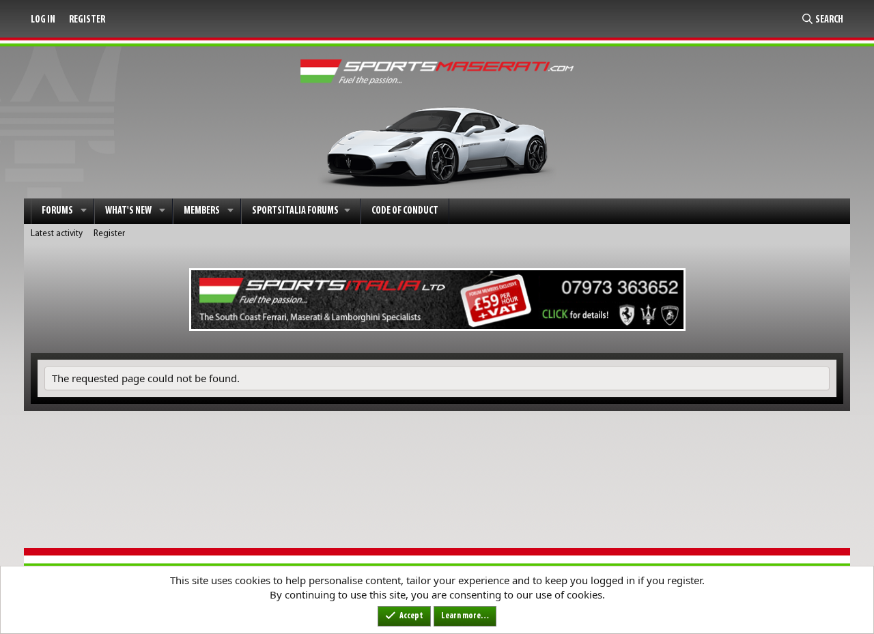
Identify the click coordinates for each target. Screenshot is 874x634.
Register (109, 233)
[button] (84, 211)
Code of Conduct (404, 211)
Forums (57, 211)
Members (202, 211)
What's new (128, 211)
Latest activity (57, 233)
